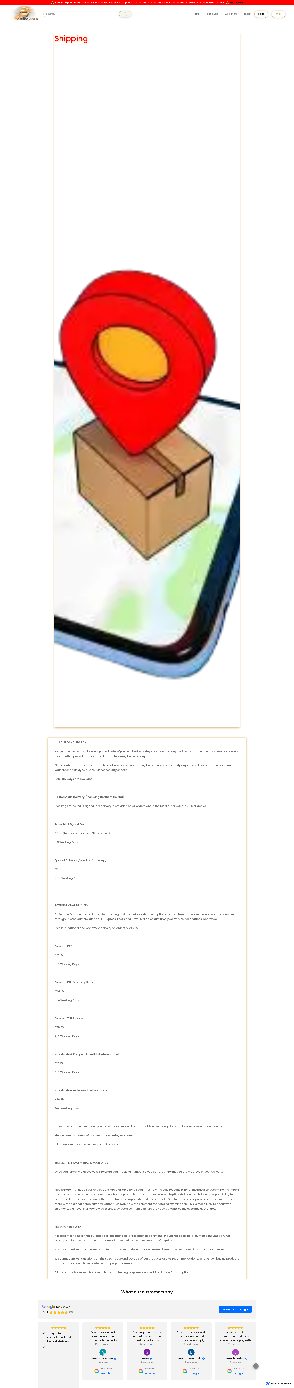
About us (231, 14)
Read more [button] (102, 1344)
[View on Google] (102, 1352)
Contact (212, 14)
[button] (261, 14)
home (196, 14)
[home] (23, 14)
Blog (247, 14)
